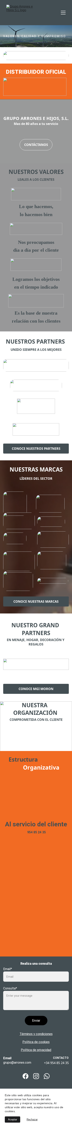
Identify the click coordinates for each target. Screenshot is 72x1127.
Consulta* (10, 988)
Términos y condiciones (36, 1034)
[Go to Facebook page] (25, 1076)
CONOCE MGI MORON (36, 689)
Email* (7, 969)
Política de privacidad (36, 1050)
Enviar (36, 1020)
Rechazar (32, 1119)
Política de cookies (36, 1042)
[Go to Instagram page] (36, 1076)
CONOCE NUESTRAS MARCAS (36, 601)
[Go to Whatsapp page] (47, 1076)
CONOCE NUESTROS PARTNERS (36, 448)
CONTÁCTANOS (36, 145)
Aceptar (12, 1119)
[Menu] (63, 12)
